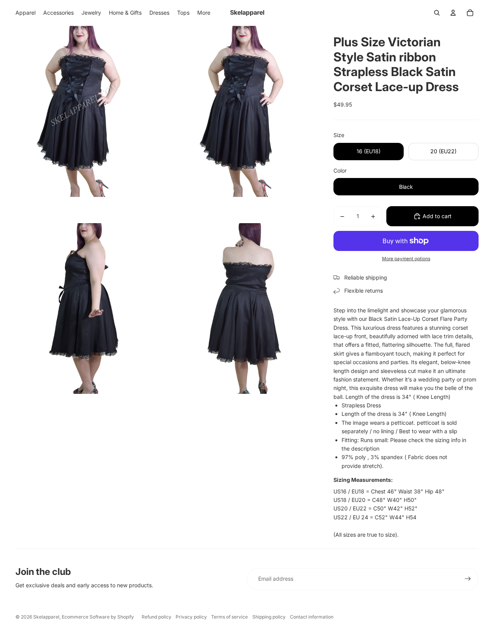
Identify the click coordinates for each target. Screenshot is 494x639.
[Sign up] (467, 578)
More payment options (406, 258)
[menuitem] (203, 12)
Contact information (311, 617)
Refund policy (156, 617)
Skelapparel (46, 617)
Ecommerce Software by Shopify (98, 617)
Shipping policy (269, 617)
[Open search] (436, 12)
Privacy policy (191, 617)
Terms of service (229, 617)
